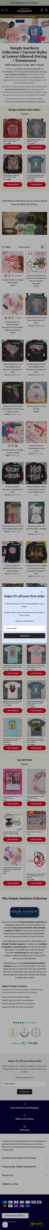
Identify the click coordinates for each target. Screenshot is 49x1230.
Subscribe (24, 636)
